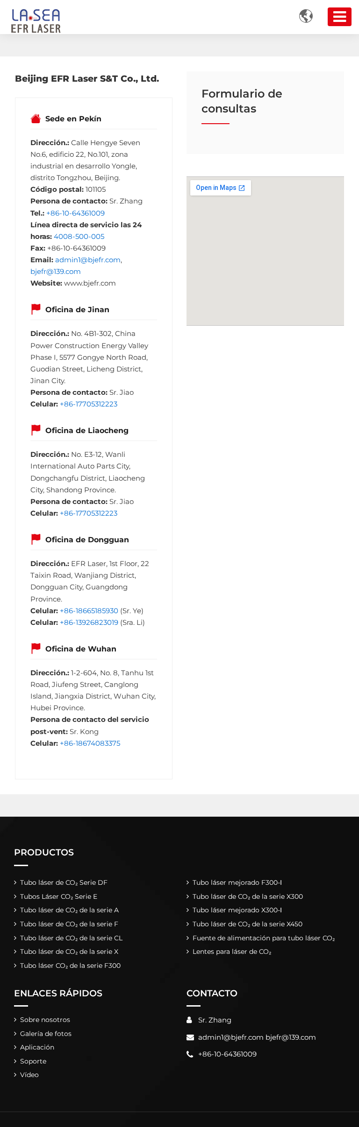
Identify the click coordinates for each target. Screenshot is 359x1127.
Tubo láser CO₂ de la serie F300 (70, 965)
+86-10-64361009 (75, 213)
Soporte (33, 1061)
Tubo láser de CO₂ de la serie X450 (247, 924)
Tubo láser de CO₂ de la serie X (69, 951)
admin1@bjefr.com (88, 259)
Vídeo (29, 1075)
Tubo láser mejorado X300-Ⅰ (237, 910)
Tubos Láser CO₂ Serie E (58, 896)
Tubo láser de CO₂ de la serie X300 (248, 896)
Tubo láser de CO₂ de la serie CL (71, 938)
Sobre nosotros (45, 1019)
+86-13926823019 (89, 622)
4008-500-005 (79, 236)
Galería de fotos (46, 1033)
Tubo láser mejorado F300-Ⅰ (237, 882)
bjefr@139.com (55, 271)
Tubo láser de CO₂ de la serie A (69, 910)
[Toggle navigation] (340, 16)
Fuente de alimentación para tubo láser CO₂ (264, 938)
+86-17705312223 (88, 403)
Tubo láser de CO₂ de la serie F (69, 924)
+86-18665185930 (89, 610)
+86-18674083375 (90, 743)
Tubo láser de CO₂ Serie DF (64, 882)
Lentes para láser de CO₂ (232, 951)
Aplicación (37, 1047)
